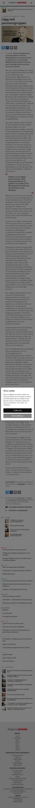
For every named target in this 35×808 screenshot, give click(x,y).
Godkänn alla (17, 410)
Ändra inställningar (17, 416)
